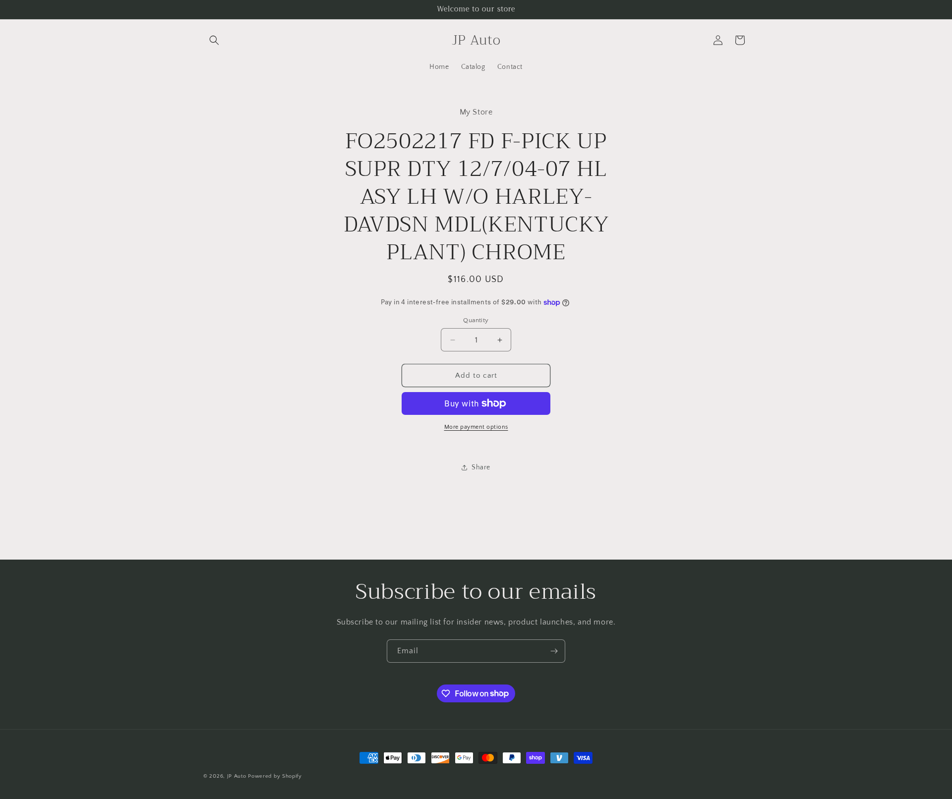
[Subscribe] (554, 651)
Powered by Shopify (275, 776)
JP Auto (236, 776)
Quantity (475, 320)
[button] (214, 40)
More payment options (476, 427)
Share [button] (481, 467)
